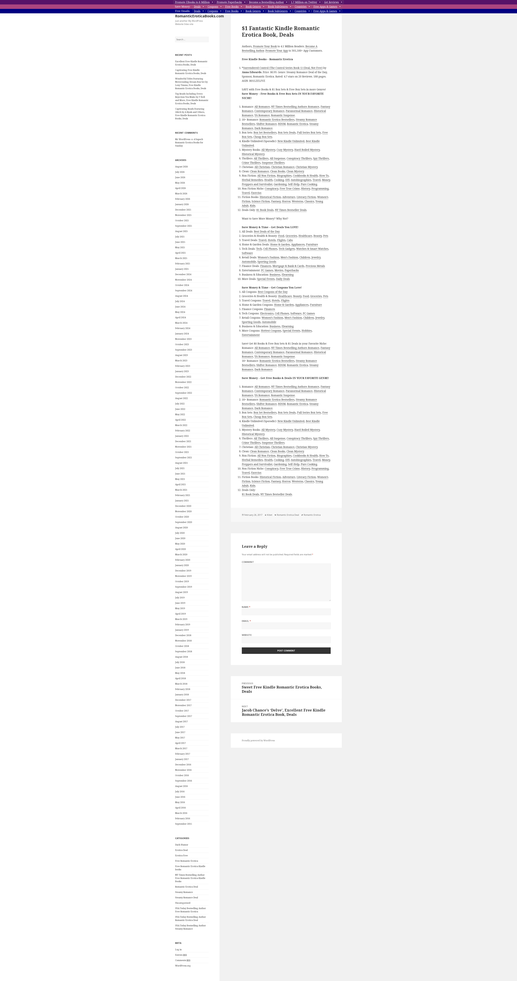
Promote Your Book (265, 46)
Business (275, 274)
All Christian (262, 167)
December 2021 (183, 441)
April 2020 (180, 549)
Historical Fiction (270, 197)
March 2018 (181, 683)
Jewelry (315, 257)
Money (326, 180)
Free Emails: (182, 11)
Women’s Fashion (268, 257)
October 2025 (182, 220)
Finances (265, 266)
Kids (252, 205)
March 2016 (181, 813)
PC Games (267, 270)
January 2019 (182, 629)
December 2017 (183, 699)
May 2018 (180, 673)
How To (324, 175)
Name (246, 607)
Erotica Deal (181, 850)
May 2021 (180, 479)
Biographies (284, 175)
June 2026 (180, 177)
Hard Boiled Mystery (307, 150)
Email (246, 621)
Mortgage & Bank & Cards (288, 266)
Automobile (249, 261)
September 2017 (183, 716)
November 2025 (183, 215)
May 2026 (180, 182)
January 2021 (182, 500)
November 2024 (183, 279)
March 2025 (181, 258)
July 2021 (180, 468)
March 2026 (181, 193)
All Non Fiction (266, 175)
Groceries (291, 236)
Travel (317, 180)
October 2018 (182, 646)
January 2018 (182, 694)
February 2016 (182, 818)
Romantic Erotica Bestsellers (276, 119)
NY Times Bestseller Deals (291, 210)
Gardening (280, 184)
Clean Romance (259, 171)
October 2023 (182, 344)
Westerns (297, 201)
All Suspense (277, 158)
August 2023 (181, 355)
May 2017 (180, 737)
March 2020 (181, 554)
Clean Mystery (295, 171)
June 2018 (180, 667)
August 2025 (181, 231)
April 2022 (180, 419)
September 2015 (183, 823)
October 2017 (182, 710)
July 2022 (180, 403)
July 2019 (180, 597)
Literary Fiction (306, 197)
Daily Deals (283, 279)
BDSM (282, 124)
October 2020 (182, 516)
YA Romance (262, 115)
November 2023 (183, 339)
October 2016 (182, 775)
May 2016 (180, 802)
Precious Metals (315, 266)
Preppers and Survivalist (257, 184)
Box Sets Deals (287, 132)
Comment (248, 562)
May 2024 (180, 312)
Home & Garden (280, 244)
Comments (182, 960)
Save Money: (182, 6)
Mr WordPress (182, 139)
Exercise (256, 193)
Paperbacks (292, 270)
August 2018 (181, 656)
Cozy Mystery (285, 150)
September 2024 (183, 290)
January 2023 (182, 371)
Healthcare (305, 236)
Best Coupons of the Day (273, 292)
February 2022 (182, 430)
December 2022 (183, 376)
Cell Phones (270, 249)
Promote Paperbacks (229, 2)
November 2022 (183, 382)
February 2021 (182, 495)
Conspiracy (271, 188)
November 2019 (183, 576)
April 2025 (180, 252)
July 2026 (180, 172)
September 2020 (183, 522)
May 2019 (180, 608)
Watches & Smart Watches (312, 249)
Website (246, 635)
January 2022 (182, 435)
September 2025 (183, 225)
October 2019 (182, 581)
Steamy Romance (184, 892)
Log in (178, 949)
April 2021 (180, 484)
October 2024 (182, 285)
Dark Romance (263, 128)
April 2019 (180, 613)
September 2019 (183, 586)
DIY (287, 180)
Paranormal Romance (299, 111)
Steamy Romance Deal (186, 897)
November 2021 (183, 446)
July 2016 (180, 791)
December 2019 (183, 570)
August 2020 (181, 527)
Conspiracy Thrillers (299, 158)
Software (247, 253)
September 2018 (183, 651)
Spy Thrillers (321, 158)
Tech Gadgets (287, 249)
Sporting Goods (266, 261)
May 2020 (180, 543)
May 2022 (180, 414)
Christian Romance (282, 167)
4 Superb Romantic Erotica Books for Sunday (189, 142)
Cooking (279, 180)
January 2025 (182, 268)
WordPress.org (183, 965)
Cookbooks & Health (305, 175)
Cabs (290, 240)
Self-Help (293, 184)
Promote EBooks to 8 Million (192, 2)
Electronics (267, 313)
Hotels (272, 240)
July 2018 (180, 662)
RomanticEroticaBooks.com (199, 15)
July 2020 (180, 532)
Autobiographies (301, 180)
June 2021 (180, 473)
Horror (286, 201)
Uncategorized (182, 902)
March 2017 (181, 748)
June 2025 (180, 242)
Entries (181, 954)
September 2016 (183, 780)
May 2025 (180, 247)
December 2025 (183, 209)
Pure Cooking (309, 184)
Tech (259, 249)
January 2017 (182, 759)
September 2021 (183, 457)
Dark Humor (181, 844)
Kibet (269, 514)
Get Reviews (331, 2)
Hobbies (307, 330)
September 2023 (183, 349)
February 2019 (182, 624)
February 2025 (182, 263)
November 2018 (183, 640)
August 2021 (181, 462)
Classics (309, 201)
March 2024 (181, 322)
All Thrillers (261, 158)
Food (281, 236)
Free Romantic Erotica (186, 860)
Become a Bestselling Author (266, 2)
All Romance (262, 106)
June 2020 (180, 538)
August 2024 (181, 295)
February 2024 (182, 328)
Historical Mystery (253, 154)
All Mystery (268, 150)
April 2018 (180, 678)
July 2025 (180, 236)
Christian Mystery (307, 167)
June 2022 (180, 409)
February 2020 (182, 559)
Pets (325, 236)
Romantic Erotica (297, 124)
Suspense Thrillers (273, 162)
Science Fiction (261, 201)
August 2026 (181, 166)
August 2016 (181, 786)
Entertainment (251, 335)
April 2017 (180, 743)
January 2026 (182, 204)
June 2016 (180, 796)
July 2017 (180, 726)
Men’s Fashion (289, 257)
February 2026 (182, 198)
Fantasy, (276, 201)
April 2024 (180, 317)
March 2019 (181, 619)
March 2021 (181, 489)
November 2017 (183, 705)
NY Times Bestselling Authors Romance (295, 106)
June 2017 (180, 732)
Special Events (266, 279)
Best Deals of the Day (267, 231)
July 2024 (180, 301)
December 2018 (183, 635)
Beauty (317, 236)
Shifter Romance (266, 124)
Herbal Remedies (252, 180)
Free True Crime (290, 188)
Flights (281, 240)
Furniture (312, 244)
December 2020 (183, 506)
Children (304, 257)
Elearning (288, 274)
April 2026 (180, 188)
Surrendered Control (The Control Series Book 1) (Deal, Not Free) (283, 68)
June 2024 (180, 306)
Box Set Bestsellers (265, 132)
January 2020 (182, 565)
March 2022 (181, 425)
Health (268, 180)
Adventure (288, 197)
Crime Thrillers (251, 162)
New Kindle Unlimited (290, 141)
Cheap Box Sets (263, 137)
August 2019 (181, 592)
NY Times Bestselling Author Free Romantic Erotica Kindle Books (190, 878)
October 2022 (182, 387)
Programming (320, 188)
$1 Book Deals (265, 210)
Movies (279, 270)
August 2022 (181, 398)
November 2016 (183, 769)
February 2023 (182, 365)
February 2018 (182, 689)
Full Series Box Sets (309, 132)
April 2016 (180, 807)
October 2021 (182, 452)
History (305, 188)
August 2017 (181, 721)
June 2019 (180, 602)
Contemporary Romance (269, 111)
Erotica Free (181, 855)
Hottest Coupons (271, 330)
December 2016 (183, 764)
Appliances (298, 244)
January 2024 (182, 333)
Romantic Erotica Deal (186, 886)
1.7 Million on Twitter (304, 2)
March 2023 (181, 360)
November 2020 (183, 511)
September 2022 (183, 392)
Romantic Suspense (283, 115)
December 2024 (183, 274)
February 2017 (182, 753)
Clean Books (277, 171)
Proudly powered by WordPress (258, 740)
